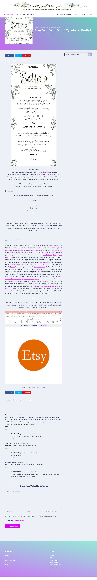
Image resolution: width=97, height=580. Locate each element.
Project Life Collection (12, 281)
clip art (47, 281)
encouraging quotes (49, 286)
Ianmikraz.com (45, 172)
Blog (40, 27)
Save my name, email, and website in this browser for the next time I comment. (32, 516)
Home (36, 27)
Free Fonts (47, 33)
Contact (7, 562)
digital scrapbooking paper (30, 279)
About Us (8, 558)
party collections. (36, 250)
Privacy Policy (19, 520)
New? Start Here (10, 560)
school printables (10, 250)
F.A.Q (28, 302)
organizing (15, 264)
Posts (43, 27)
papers (53, 248)
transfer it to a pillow (49, 255)
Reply (6, 429)
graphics (45, 262)
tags (57, 248)
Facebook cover (39, 267)
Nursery (39, 269)
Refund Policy (54, 560)
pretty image (9, 288)
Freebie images (40, 33)
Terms (52, 556)
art (61, 248)
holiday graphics (22, 250)
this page (42, 387)
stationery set (38, 286)
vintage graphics (37, 248)
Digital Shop (43, 325)
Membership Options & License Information (55, 565)
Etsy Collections (57, 250)
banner (12, 267)
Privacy (52, 558)
